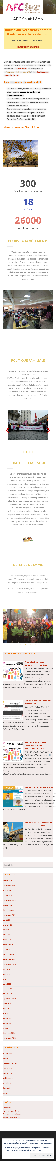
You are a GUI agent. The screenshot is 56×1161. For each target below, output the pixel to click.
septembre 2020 (9, 964)
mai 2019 (6, 1008)
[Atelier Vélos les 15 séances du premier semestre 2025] (13, 832)
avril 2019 (6, 1013)
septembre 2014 (9, 1038)
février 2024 (7, 905)
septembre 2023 (9, 915)
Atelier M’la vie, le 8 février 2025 (39, 787)
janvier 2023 (7, 925)
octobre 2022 (8, 930)
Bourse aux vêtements (28, 241)
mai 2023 (6, 920)
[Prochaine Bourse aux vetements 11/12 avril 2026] (13, 671)
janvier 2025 (7, 895)
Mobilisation (8, 1078)
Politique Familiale (28, 360)
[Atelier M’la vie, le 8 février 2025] (13, 796)
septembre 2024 (9, 900)
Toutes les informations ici (28, 47)
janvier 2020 (7, 994)
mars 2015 (7, 1023)
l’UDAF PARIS (21, 69)
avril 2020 (6, 979)
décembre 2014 (9, 1033)
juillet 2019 (7, 1003)
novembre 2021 (9, 944)
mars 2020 (7, 984)
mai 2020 (6, 974)
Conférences (8, 1068)
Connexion (7, 1108)
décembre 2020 (9, 954)
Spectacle (6, 1088)
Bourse (5, 1058)
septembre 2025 (9, 885)
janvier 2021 (7, 949)
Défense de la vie (28, 565)
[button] (7, 430)
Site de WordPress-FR (11, 1117)
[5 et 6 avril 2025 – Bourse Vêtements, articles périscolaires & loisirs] (13, 751)
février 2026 (7, 880)
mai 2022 (6, 935)
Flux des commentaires (12, 1114)
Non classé (7, 1083)
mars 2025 (7, 890)
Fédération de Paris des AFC (18, 72)
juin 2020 (6, 969)
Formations (7, 1073)
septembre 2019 (9, 999)
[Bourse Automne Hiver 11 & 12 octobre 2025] (13, 710)
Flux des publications (11, 1111)
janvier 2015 (7, 1028)
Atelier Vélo (7, 1053)
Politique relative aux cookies (30, 1150)
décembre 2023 (9, 910)
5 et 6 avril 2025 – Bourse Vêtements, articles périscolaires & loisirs (35, 745)
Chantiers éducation (10, 1063)
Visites (5, 1093)
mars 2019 (7, 1018)
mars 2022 (7, 940)
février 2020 (7, 989)
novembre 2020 (9, 959)
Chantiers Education (28, 463)
